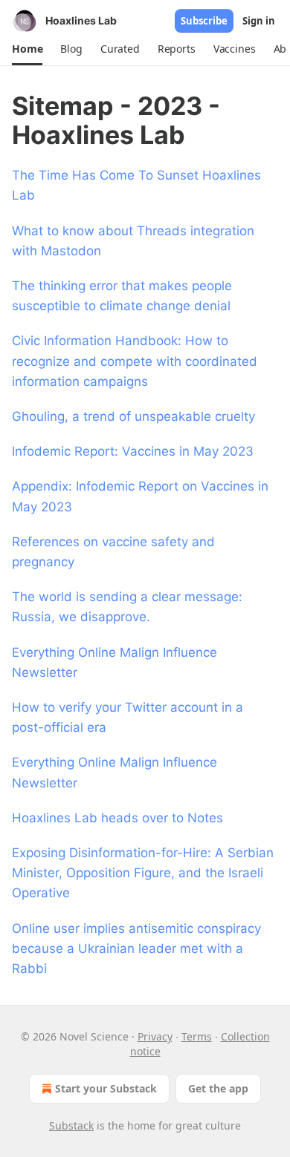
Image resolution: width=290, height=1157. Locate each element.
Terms (196, 1036)
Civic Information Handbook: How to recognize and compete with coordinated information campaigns (134, 360)
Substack (71, 1125)
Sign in (258, 20)
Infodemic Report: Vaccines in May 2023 (133, 451)
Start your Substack (106, 1088)
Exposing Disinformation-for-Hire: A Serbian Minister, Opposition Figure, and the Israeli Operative (143, 872)
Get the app (218, 1088)
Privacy (155, 1036)
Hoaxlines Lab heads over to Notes (117, 817)
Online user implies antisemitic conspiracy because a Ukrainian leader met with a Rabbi (136, 948)
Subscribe (204, 20)
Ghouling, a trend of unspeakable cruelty (133, 416)
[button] (27, 49)
